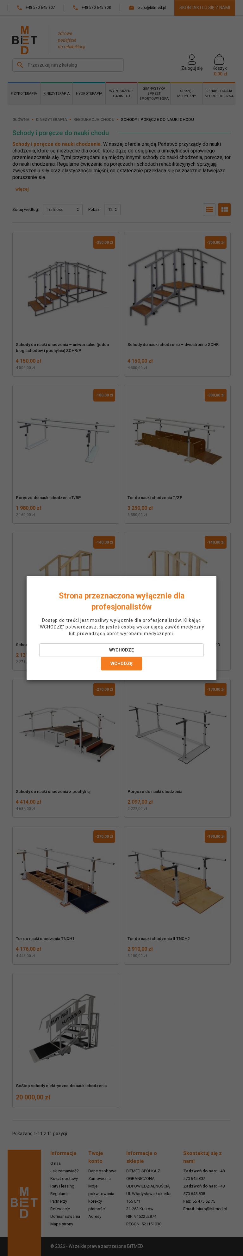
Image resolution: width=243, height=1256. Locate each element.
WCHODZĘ (121, 663)
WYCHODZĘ (121, 649)
